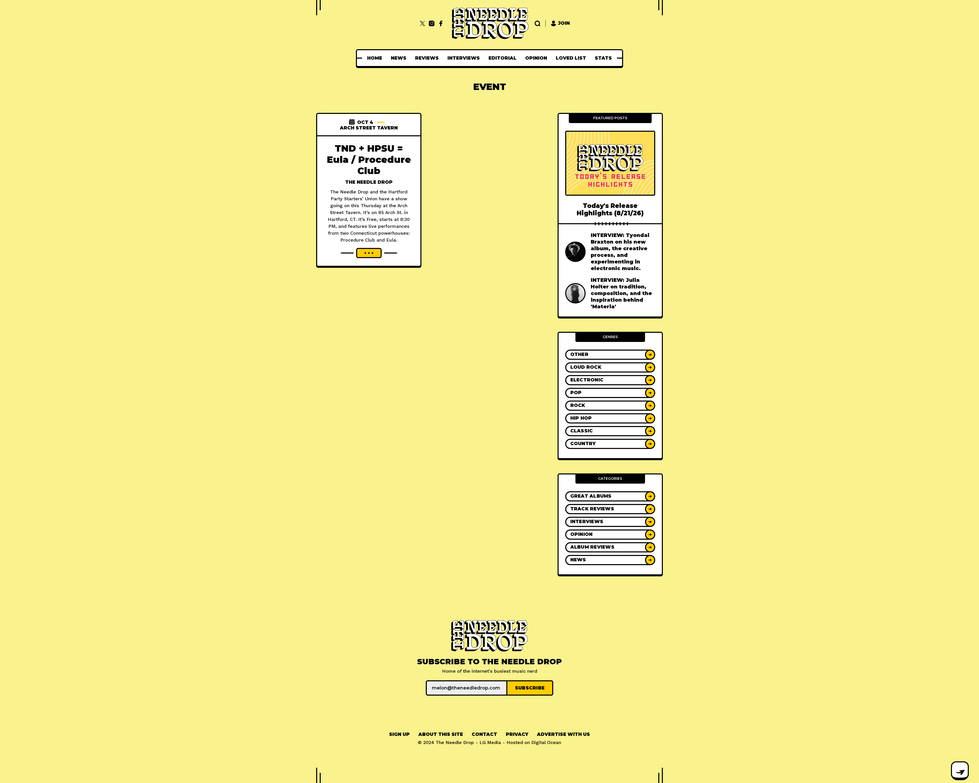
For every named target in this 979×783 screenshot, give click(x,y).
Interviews (463, 58)
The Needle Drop (369, 182)
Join (564, 23)
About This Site (440, 734)
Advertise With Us (563, 734)
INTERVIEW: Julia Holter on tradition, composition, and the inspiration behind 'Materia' (621, 293)
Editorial (502, 58)
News (398, 58)
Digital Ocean (546, 742)
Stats (603, 58)
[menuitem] (374, 58)
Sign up (399, 734)
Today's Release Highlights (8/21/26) (610, 209)
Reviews (427, 58)
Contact (484, 734)
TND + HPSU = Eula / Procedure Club (369, 159)
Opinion (536, 58)
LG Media (490, 742)
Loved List (571, 58)
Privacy (517, 734)
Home (374, 58)
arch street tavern (369, 128)
